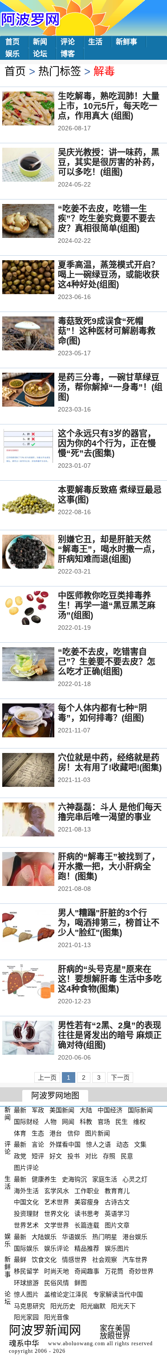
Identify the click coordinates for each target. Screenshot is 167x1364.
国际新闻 (140, 1110)
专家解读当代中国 (118, 1294)
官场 (104, 1121)
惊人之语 (98, 1144)
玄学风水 (56, 1190)
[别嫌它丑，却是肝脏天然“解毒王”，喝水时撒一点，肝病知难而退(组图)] (40, 552)
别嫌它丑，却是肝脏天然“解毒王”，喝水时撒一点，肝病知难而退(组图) (109, 549)
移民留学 (26, 1271)
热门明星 (104, 1236)
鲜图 (80, 1282)
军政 (38, 1110)
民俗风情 (56, 1282)
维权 (139, 1121)
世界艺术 (26, 1225)
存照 (109, 1156)
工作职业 (86, 1190)
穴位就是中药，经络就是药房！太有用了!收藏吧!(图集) (110, 762)
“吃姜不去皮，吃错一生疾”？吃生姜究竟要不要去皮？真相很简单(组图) (106, 218)
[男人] (40, 926)
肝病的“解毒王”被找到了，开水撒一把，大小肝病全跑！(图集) (109, 866)
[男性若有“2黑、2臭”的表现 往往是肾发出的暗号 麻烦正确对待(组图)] (40, 1038)
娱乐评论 (56, 1248)
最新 (20, 1110)
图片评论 (26, 1167)
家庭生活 (104, 1179)
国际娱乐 (26, 1248)
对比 (91, 1156)
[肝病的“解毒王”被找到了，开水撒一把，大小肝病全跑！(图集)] (40, 870)
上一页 (47, 1077)
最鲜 (20, 1259)
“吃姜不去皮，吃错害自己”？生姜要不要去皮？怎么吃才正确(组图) (106, 661)
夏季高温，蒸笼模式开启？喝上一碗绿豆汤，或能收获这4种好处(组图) (108, 274)
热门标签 (59, 71)
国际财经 (26, 1121)
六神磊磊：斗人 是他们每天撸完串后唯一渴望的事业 (110, 812)
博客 (68, 54)
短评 (38, 1156)
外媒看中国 (65, 1144)
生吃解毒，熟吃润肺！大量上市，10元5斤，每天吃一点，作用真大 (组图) (108, 106)
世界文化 (56, 1213)
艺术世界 (56, 1202)
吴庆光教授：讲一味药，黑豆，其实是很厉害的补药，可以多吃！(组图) (108, 162)
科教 (86, 1121)
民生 (121, 1121)
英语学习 (117, 1213)
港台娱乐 (134, 1236)
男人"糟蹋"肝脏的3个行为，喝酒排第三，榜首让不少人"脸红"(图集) (108, 922)
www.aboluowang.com (76, 1343)
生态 (38, 1132)
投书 (73, 1156)
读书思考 (86, 1213)
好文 (55, 1156)
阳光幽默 (93, 1305)
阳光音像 (56, 1317)
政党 (20, 1156)
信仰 (73, 1132)
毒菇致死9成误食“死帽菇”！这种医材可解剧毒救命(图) (106, 330)
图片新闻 (97, 1132)
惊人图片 (26, 1294)
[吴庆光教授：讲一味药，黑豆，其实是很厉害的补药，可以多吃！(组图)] (40, 165)
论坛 (40, 54)
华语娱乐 (74, 1236)
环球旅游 (26, 1282)
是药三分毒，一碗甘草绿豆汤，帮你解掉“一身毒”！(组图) (110, 387)
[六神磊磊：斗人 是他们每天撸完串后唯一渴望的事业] (40, 820)
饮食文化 (44, 1259)
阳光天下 (123, 1305)
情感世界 (74, 1259)
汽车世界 (134, 1259)
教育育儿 (117, 1190)
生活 (95, 42)
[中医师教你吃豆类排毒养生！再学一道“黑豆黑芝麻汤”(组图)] (40, 609)
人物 (50, 1121)
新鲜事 (126, 42)
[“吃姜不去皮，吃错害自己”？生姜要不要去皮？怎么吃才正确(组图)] (40, 665)
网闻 (68, 1121)
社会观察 (104, 1259)
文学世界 (56, 1225)
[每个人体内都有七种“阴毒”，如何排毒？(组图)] (40, 721)
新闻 (40, 42)
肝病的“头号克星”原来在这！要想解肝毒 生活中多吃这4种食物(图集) (110, 979)
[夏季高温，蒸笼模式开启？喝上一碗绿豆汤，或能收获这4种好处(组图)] (40, 278)
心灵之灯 (134, 1179)
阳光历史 (62, 1305)
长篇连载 (86, 1225)
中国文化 (26, 1202)
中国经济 (110, 1110)
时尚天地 (56, 1271)
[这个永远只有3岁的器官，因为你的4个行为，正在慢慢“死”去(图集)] (40, 447)
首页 (12, 42)
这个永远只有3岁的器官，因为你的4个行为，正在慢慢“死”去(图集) (107, 443)
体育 (20, 1132)
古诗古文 (117, 1202)
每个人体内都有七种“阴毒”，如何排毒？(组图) (102, 713)
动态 (122, 1144)
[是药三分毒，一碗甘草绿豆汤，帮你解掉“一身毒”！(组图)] (40, 390)
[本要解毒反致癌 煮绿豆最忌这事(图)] (40, 503)
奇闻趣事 (86, 1271)
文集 (140, 1144)
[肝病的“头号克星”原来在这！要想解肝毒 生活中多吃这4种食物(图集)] (40, 982)
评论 (68, 42)
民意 (127, 1156)
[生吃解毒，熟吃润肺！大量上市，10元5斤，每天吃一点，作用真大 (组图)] (40, 109)
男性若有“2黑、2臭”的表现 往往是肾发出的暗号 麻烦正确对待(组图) (110, 1035)
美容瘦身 (86, 1202)
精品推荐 (86, 1248)
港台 (55, 1132)
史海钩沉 (74, 1179)
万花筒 (114, 1271)
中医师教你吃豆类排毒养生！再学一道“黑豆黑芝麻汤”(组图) (106, 605)
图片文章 (117, 1225)
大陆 (86, 1110)
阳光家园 (26, 1317)
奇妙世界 (141, 1271)
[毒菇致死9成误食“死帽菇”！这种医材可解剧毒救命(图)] (40, 334)
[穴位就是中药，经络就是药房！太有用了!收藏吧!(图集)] (40, 771)
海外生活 (26, 1190)
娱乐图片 (117, 1248)
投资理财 (26, 1213)
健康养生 (44, 1179)
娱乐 (12, 54)
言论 (38, 1144)
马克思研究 (29, 1305)
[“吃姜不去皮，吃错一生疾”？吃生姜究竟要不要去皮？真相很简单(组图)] (40, 222)
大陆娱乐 (44, 1236)
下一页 (120, 1077)
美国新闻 (61, 1110)
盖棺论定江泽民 (66, 1294)
